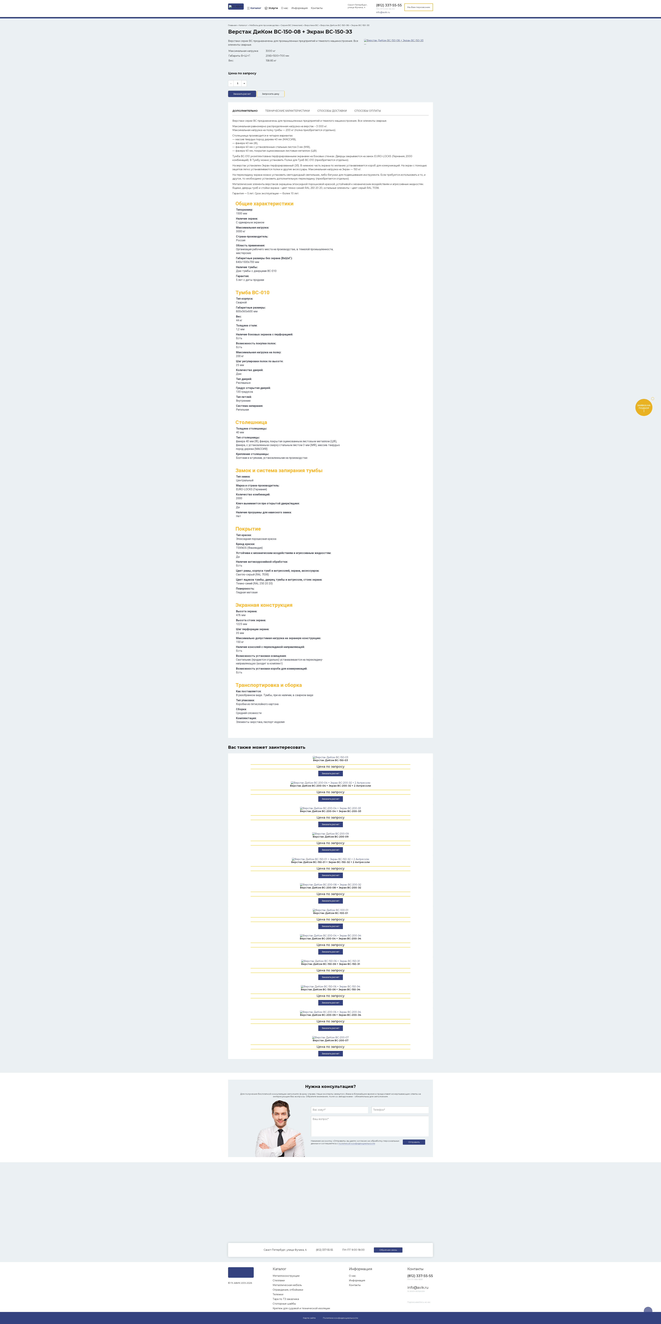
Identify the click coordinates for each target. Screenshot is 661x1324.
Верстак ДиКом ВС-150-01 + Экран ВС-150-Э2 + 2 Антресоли (330, 862)
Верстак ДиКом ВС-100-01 (330, 913)
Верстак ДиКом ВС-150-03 (330, 760)
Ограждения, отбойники (288, 1289)
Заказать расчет (242, 94)
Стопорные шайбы (284, 1303)
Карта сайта (309, 1318)
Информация (299, 8)
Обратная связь (388, 1250)
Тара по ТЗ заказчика (286, 1299)
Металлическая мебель (287, 1285)
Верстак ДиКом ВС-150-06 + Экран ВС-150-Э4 (330, 989)
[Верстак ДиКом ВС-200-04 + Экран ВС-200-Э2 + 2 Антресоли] (330, 782)
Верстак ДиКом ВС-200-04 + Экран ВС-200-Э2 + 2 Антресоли (330, 785)
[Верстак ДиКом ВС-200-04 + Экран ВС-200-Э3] (330, 808)
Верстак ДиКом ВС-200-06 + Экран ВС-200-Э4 (330, 1014)
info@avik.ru (383, 12)
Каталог (255, 8)
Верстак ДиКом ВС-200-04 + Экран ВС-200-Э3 (330, 811)
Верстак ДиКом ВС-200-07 (330, 1040)
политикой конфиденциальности (356, 1143)
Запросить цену (270, 94)
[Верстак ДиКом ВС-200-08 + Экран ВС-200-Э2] (330, 884)
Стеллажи (279, 1280)
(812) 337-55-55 (389, 5)
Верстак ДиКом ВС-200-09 (330, 836)
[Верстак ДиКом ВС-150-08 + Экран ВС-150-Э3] (393, 40)
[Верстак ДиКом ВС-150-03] (330, 757)
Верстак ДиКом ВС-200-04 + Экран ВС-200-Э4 (330, 938)
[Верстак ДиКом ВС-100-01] (330, 910)
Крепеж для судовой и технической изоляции (301, 1308)
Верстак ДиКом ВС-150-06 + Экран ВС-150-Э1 (330, 964)
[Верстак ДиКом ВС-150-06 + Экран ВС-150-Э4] (330, 986)
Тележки (278, 1294)
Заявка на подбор (643, 406)
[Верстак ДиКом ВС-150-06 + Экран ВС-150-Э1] (330, 961)
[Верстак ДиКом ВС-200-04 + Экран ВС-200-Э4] (330, 935)
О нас (284, 8)
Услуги (273, 8)
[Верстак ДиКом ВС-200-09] (330, 833)
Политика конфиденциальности (340, 1318)
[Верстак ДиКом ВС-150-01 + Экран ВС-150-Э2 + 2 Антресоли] (330, 859)
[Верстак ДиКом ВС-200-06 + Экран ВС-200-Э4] (330, 1012)
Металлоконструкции (286, 1275)
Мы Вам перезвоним (418, 7)
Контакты (317, 8)
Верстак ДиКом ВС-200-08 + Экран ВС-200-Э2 (330, 887)
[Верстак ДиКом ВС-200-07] (330, 1037)
